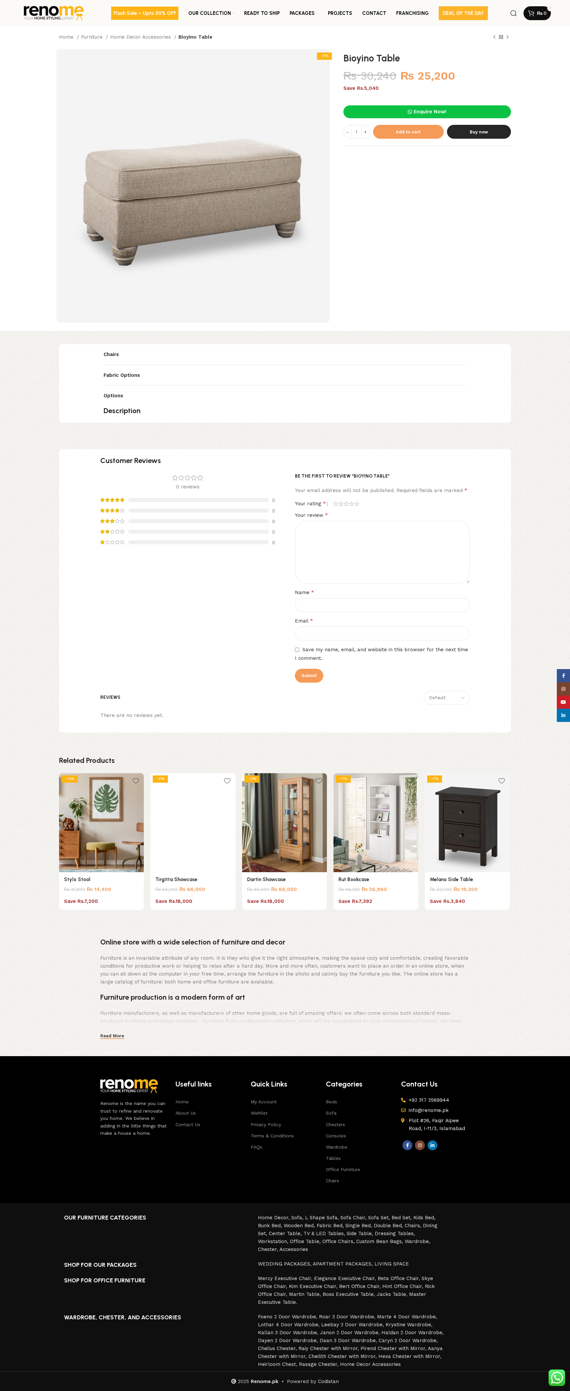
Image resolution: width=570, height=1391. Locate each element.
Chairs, (414, 1226)
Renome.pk (264, 1381)
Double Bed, (389, 1226)
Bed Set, (402, 1218)
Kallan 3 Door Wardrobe (287, 1333)
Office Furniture (343, 1169)
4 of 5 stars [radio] (351, 503)
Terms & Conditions (272, 1135)
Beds (331, 1101)
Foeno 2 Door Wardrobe (287, 1317)
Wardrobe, (417, 1241)
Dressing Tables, (395, 1233)
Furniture (92, 37)
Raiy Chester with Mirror (328, 1348)
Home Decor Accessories (141, 37)
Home (67, 37)
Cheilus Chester (277, 1348)
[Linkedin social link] (432, 1145)
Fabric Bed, (331, 1226)
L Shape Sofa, (322, 1218)
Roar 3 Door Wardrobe (346, 1317)
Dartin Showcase (266, 879)
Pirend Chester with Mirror (393, 1348)
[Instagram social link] (420, 1145)
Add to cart (408, 131)
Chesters (335, 1124)
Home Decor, (274, 1218)
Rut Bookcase (353, 879)
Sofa (331, 1113)
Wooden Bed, (300, 1226)
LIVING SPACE (391, 1264)
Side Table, (361, 1233)
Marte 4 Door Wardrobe (406, 1317)
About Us (185, 1113)
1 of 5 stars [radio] (335, 503)
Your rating (310, 503)
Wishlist (259, 1113)
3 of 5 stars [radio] (346, 503)
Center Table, (286, 1233)
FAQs (256, 1147)
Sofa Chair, (354, 1218)
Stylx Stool (77, 879)
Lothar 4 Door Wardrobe (288, 1325)
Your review (311, 515)
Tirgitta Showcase (176, 879)
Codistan (328, 1381)
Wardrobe (336, 1147)
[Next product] (507, 37)
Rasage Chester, (319, 1364)
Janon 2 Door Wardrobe (349, 1333)
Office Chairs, (339, 1241)
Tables (333, 1158)
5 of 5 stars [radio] (356, 503)
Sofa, (298, 1218)
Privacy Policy (266, 1124)
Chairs (332, 1180)
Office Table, (306, 1241)
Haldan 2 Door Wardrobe (411, 1333)
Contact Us (187, 1124)
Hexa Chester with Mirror (409, 1356)
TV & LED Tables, (325, 1233)
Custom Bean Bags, (380, 1241)
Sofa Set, (380, 1218)
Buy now (479, 131)
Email (304, 621)
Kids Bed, (424, 1218)
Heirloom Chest (277, 1364)
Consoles (336, 1135)
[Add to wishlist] (135, 780)
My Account (264, 1101)
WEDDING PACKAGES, (285, 1264)
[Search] (513, 13)
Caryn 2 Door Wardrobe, (408, 1340)
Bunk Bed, (271, 1226)
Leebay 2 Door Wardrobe (352, 1325)
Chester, (268, 1249)
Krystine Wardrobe (408, 1325)
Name (304, 592)
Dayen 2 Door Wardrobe (287, 1340)
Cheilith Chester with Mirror (341, 1356)
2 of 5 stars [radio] (340, 503)
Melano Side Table (451, 879)
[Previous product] (494, 37)
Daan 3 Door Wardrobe (348, 1340)
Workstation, (274, 1241)
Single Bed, (359, 1226)
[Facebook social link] (407, 1145)
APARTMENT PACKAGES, (343, 1264)
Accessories (293, 1249)
